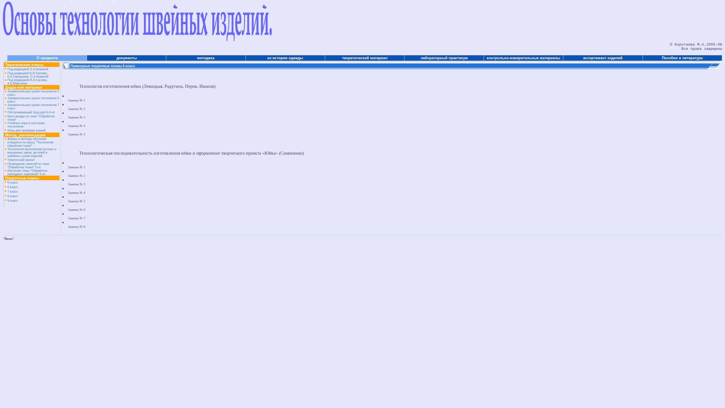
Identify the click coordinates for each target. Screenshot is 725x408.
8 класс (12, 196)
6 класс (12, 187)
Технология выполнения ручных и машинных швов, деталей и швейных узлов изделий (31, 152)
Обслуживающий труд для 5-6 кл (31, 112)
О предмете (47, 58)
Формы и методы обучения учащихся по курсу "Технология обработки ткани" (30, 142)
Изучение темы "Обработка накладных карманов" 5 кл (27, 172)
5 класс (12, 182)
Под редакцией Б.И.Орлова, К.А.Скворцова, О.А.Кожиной (27, 74)
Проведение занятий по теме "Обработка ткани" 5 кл (28, 165)
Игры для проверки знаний (26, 130)
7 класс (12, 191)
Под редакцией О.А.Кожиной (27, 69)
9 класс (12, 200)
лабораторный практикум (444, 58)
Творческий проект (21, 160)
